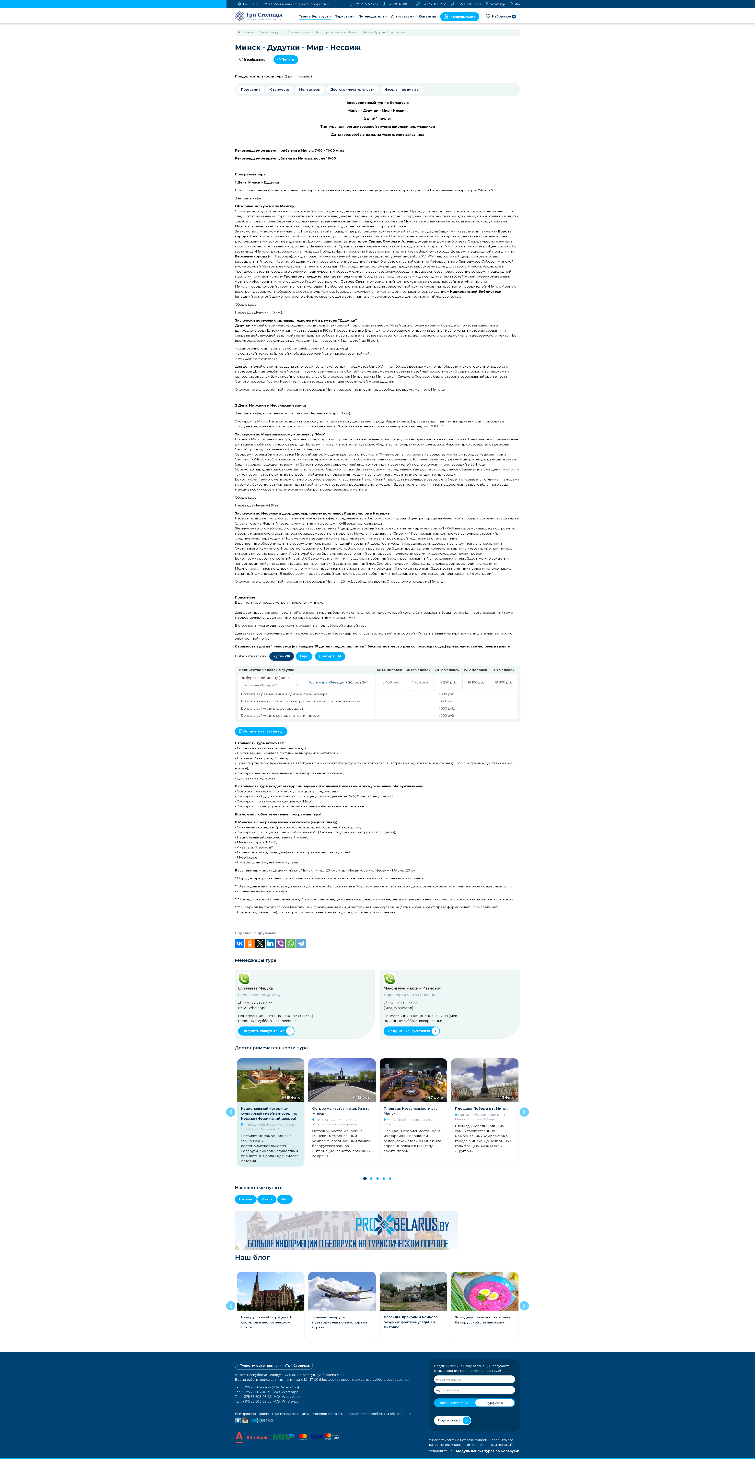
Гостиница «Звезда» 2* (329, 682)
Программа (250, 89)
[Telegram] (301, 943)
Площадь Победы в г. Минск (410, 1108)
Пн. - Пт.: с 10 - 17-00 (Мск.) (286, 4)
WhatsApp (497, 4)
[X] (260, 943)
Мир (285, 1199)
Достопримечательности (352, 89)
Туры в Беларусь (314, 16)
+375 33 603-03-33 (433, 4)
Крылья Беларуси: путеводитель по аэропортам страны (268, 1322)
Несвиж (246, 1199)
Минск (267, 1199)
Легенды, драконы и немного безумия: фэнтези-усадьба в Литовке (339, 1322)
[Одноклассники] (250, 943)
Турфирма (495, 1403)
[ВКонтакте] (239, 943)
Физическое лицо (454, 1403)
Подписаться (449, 1420)
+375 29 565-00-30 (399, 4)
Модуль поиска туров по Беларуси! (487, 1451)
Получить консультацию (263, 1031)
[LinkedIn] (270, 943)
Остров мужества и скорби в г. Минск (269, 1111)
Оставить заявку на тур (263, 731)
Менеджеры (309, 89)
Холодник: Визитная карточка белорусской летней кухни (411, 1319)
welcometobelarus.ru (372, 1414)
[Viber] (280, 943)
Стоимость (279, 89)
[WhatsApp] (291, 943)
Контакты (427, 16)
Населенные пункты (401, 89)
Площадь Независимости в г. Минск (339, 1111)
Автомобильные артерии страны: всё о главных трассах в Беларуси (484, 1322)
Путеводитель (371, 16)
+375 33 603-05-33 (468, 4)
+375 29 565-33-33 (365, 4)
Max (517, 4)
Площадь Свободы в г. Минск (482, 1108)
